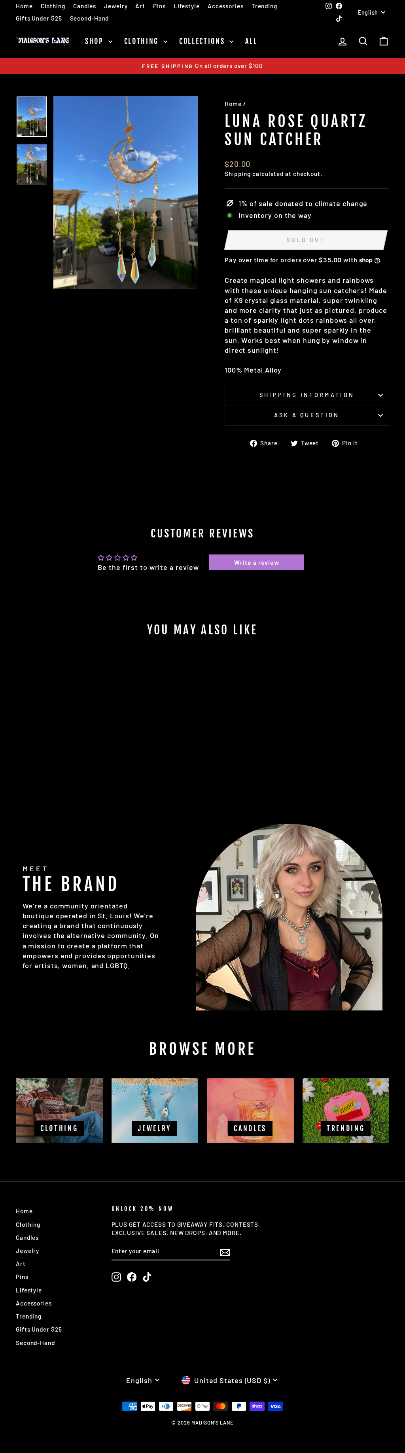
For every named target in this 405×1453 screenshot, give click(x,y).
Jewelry (115, 5)
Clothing (53, 5)
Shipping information (306, 395)
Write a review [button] (256, 562)
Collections (203, 41)
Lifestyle (187, 5)
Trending (264, 5)
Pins (159, 5)
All (251, 41)
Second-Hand (89, 18)
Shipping (238, 173)
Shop (95, 41)
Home (24, 5)
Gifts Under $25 (39, 18)
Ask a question (306, 415)
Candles (84, 5)
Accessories (226, 5)
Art (140, 5)
